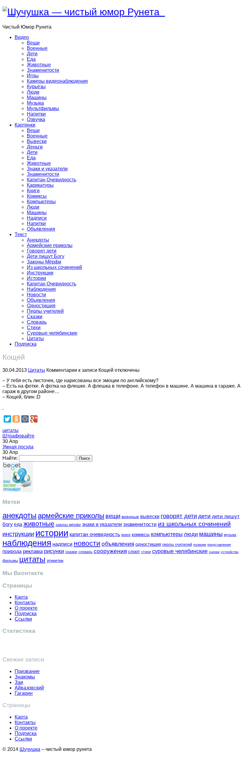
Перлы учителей (45, 311)
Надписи (37, 218)
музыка (230, 535)
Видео (22, 37)
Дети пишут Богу (45, 256)
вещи (112, 516)
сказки (71, 552)
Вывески (37, 141)
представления (219, 544)
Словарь (37, 322)
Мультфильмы (43, 108)
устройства (229, 552)
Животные (39, 64)
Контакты (25, 602)
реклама (33, 551)
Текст (21, 234)
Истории (36, 278)
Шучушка (30, 749)
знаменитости (140, 524)
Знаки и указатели (47, 168)
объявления (118, 543)
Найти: (10, 458)
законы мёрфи (68, 525)
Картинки (25, 124)
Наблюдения (41, 289)
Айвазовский (29, 687)
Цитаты (35, 338)
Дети (32, 53)
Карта (21, 597)
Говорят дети (41, 250)
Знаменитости (43, 70)
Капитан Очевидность (51, 179)
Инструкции (40, 272)
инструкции (18, 534)
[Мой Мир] (25, 419)
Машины (37, 97)
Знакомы (25, 676)
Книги (33, 190)
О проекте (26, 608)
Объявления (41, 229)
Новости (36, 294)
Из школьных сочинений (54, 267)
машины (211, 534)
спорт (134, 551)
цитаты (10, 430)
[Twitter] (7, 419)
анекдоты (19, 515)
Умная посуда (18, 446)
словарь (85, 552)
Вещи (33, 42)
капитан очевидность (95, 534)
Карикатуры (40, 185)
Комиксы (37, 196)
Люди (33, 92)
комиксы (141, 534)
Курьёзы (36, 86)
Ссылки (23, 619)
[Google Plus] (34, 419)
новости (87, 543)
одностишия (148, 544)
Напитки (36, 114)
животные (38, 524)
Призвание (27, 671)
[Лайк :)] (3, 407)
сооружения (110, 551)
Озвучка (36, 119)
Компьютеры (41, 201)
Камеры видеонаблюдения (57, 81)
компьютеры (167, 534)
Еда (31, 59)
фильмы (10, 560)
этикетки (55, 560)
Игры (33, 75)
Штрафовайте (18, 435)
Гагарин (24, 693)
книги (125, 535)
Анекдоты (38, 239)
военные (130, 516)
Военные (37, 48)
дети (204, 516)
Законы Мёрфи (44, 261)
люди (191, 534)
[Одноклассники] (16, 419)
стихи (146, 552)
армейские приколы (71, 515)
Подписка (26, 344)
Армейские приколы (50, 245)
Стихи (34, 327)
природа (12, 551)
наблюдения (26, 543)
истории (51, 533)
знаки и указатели (102, 524)
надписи (62, 544)
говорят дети (179, 516)
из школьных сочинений (194, 524)
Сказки (34, 316)
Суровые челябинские (52, 333)
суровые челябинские (180, 551)
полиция (199, 544)
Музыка (35, 103)
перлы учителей (177, 544)
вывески (149, 516)
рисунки (54, 551)
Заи (19, 682)
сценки (214, 552)
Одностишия (41, 305)
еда (18, 524)
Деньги (35, 146)
